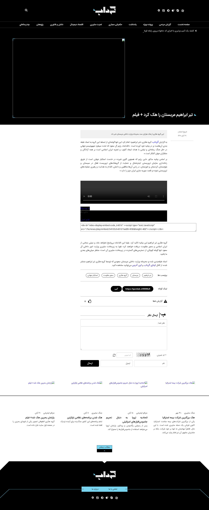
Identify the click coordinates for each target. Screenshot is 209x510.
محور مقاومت (108, 275)
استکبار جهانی (93, 275)
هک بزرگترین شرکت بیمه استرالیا (178, 418)
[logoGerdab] (104, 475)
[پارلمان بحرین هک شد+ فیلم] (33, 395)
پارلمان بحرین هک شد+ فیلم (39, 418)
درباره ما (95, 489)
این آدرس (137, 265)
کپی (116, 288)
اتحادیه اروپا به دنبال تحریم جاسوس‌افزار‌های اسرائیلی (126, 420)
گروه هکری (123, 275)
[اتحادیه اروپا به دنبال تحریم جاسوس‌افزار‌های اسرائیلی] (126, 395)
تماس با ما (113, 489)
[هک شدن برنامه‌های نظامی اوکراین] (81, 395)
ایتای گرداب (150, 265)
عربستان (135, 275)
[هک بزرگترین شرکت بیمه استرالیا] (174, 395)
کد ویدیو (86, 208)
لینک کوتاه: (162, 289)
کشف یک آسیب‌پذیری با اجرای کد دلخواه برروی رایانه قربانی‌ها (167, 31)
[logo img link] (104, 11)
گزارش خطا (157, 301)
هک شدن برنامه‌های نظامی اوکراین (84, 418)
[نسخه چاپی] (172, 142)
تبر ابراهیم (147, 275)
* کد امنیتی (161, 355)
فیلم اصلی (84, 220)
